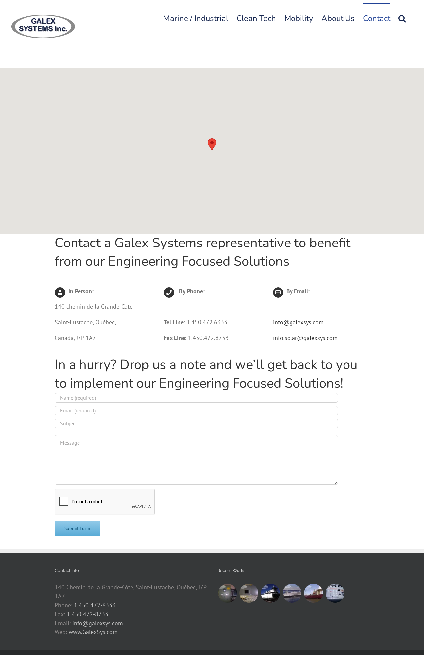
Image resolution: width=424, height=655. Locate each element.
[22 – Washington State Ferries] (292, 593)
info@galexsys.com (298, 322)
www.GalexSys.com (93, 632)
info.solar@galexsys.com (305, 338)
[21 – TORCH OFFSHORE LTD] (313, 593)
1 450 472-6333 (95, 605)
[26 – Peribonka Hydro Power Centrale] (227, 593)
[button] (402, 17)
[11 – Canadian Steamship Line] (335, 593)
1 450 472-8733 (87, 614)
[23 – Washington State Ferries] (270, 593)
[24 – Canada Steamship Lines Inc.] (249, 593)
